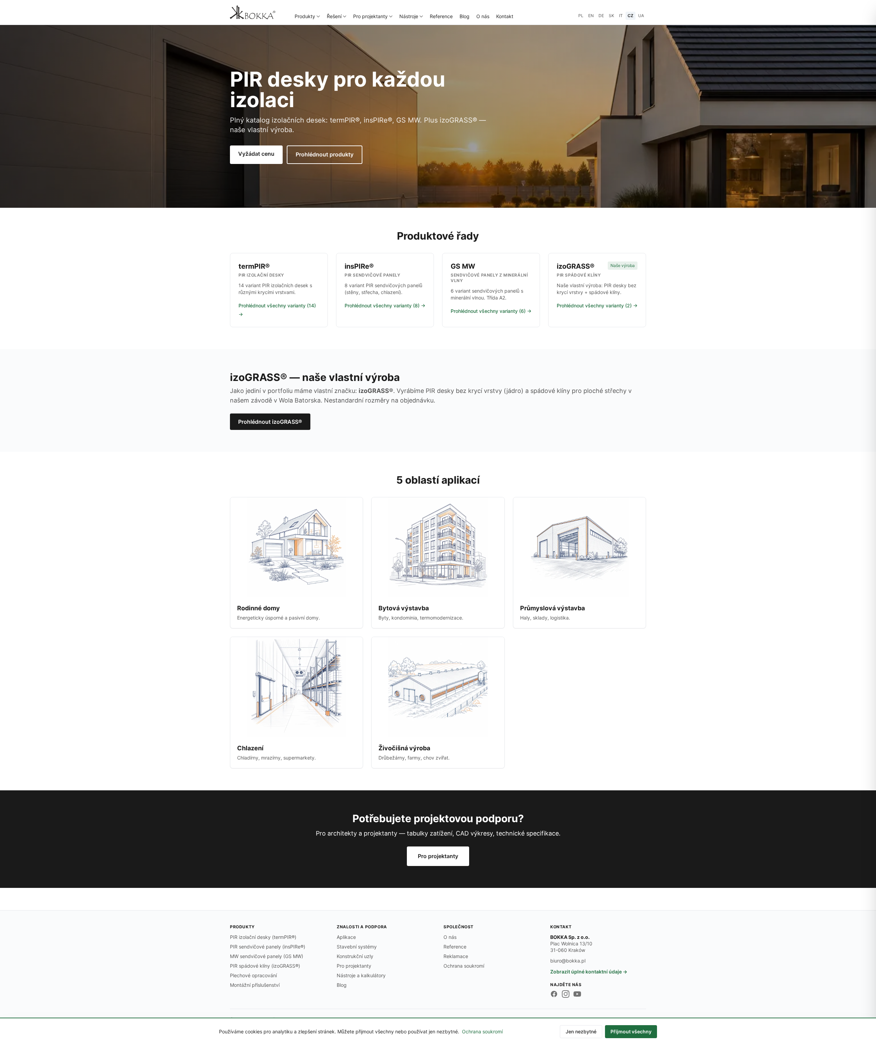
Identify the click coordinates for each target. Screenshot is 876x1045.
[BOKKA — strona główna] (252, 12)
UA (641, 15)
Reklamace (455, 956)
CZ (630, 15)
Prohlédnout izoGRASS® (270, 421)
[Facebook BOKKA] (554, 994)
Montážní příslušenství (255, 985)
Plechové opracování (253, 975)
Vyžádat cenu (256, 153)
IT (621, 15)
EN (591, 15)
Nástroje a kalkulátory (361, 975)
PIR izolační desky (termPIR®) (263, 937)
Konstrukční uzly (355, 956)
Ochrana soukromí (463, 966)
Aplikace (346, 937)
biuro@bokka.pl (567, 961)
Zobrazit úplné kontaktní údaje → (588, 971)
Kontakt (504, 16)
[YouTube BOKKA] (577, 994)
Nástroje (408, 16)
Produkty (305, 16)
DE (601, 15)
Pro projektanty (370, 16)
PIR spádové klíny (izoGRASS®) (265, 966)
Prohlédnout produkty (324, 154)
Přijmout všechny (631, 1031)
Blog (464, 16)
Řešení (334, 16)
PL (580, 15)
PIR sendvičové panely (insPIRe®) (267, 947)
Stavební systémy (357, 947)
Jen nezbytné (581, 1031)
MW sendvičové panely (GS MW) (266, 956)
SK (611, 15)
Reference (441, 16)
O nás (482, 16)
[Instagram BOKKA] (565, 994)
